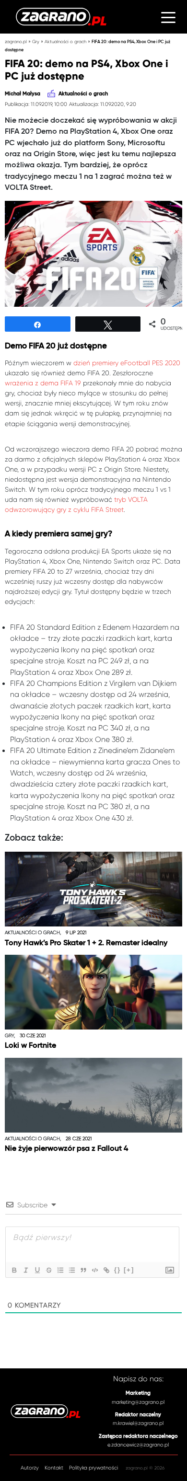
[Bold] (14, 1270)
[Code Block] (94, 1270)
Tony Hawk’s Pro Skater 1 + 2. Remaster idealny (86, 943)
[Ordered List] (60, 1270)
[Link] (106, 1270)
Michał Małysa (22, 94)
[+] (129, 1269)
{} (117, 1269)
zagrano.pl (16, 41)
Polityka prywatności (93, 1468)
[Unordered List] (71, 1270)
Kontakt (54, 1468)
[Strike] (48, 1270)
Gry (35, 41)
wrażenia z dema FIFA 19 (43, 383)
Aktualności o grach (65, 41)
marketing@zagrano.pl (138, 1402)
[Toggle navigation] (168, 17)
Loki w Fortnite (30, 1046)
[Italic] (25, 1270)
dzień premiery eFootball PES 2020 (126, 363)
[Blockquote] (83, 1270)
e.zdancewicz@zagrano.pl (138, 1445)
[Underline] (37, 1270)
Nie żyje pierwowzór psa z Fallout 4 (66, 1149)
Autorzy (30, 1468)
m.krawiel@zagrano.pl (138, 1423)
